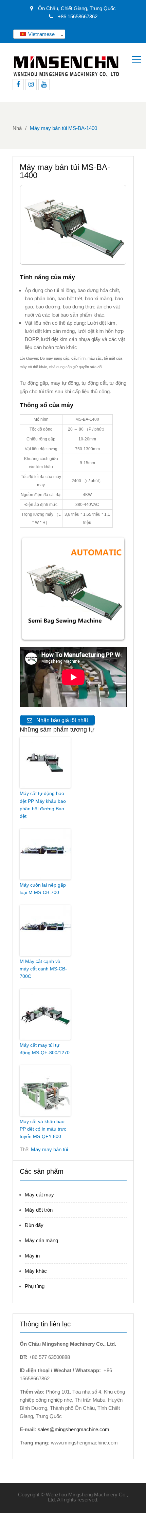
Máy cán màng (41, 1240)
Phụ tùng (34, 1286)
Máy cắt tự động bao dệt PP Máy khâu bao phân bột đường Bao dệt (43, 805)
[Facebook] (18, 84)
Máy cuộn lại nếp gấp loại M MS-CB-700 (43, 888)
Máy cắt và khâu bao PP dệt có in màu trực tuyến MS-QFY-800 (43, 1129)
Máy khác (36, 1271)
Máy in (32, 1256)
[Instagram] (31, 84)
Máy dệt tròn (39, 1210)
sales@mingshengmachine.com (73, 1429)
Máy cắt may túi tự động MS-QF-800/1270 (45, 1048)
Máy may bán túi (49, 1149)
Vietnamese (41, 34)
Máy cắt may (39, 1194)
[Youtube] (44, 84)
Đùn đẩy (34, 1225)
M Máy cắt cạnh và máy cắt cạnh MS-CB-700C (43, 969)
